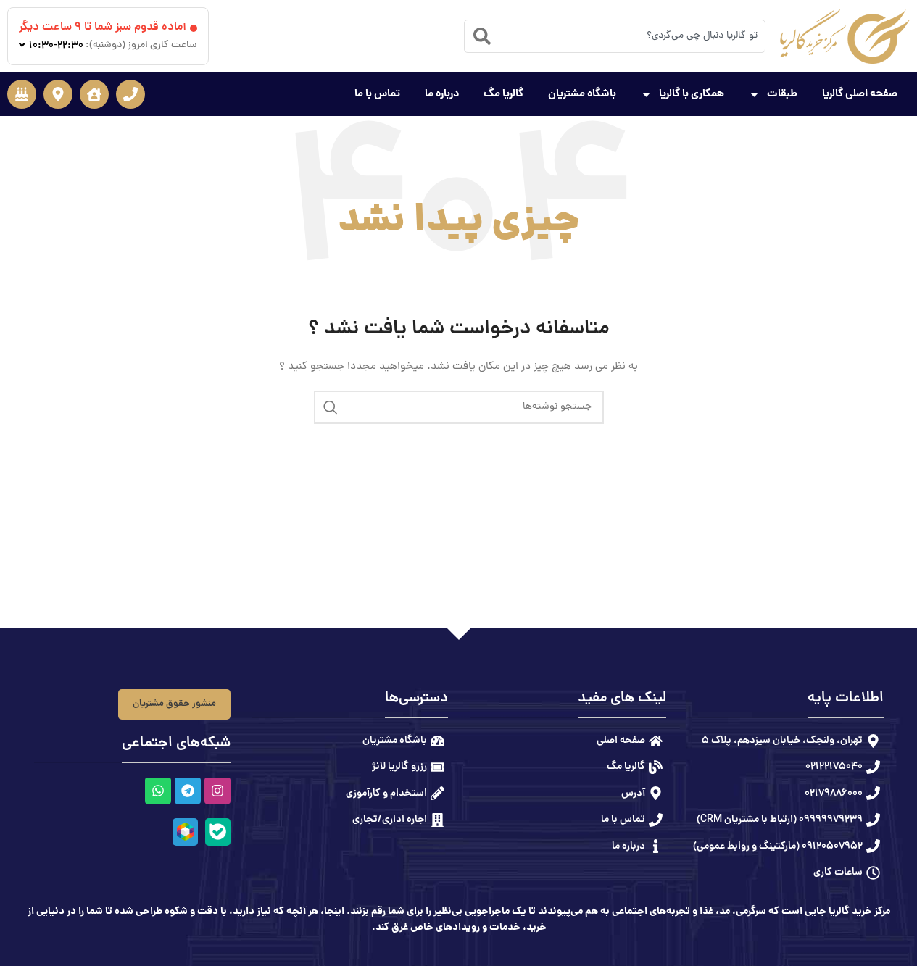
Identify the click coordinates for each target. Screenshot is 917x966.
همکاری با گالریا (691, 94)
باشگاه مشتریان (582, 94)
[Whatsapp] (157, 791)
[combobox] (614, 36)
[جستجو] (330, 407)
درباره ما (442, 94)
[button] (130, 94)
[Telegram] (187, 791)
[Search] (482, 36)
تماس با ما (377, 94)
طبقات (782, 94)
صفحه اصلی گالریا (859, 94)
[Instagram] (217, 791)
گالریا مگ (503, 94)
